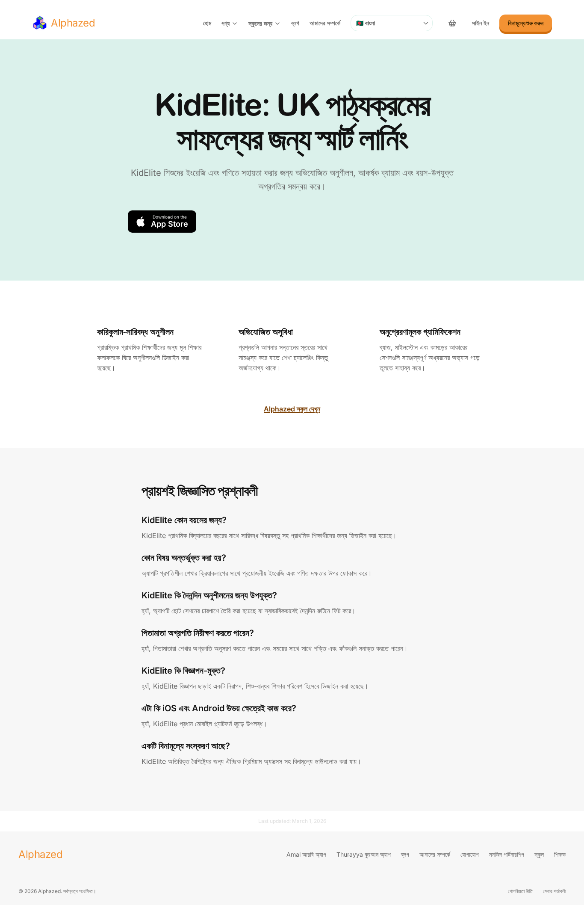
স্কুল (539, 854)
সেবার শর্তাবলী (554, 891)
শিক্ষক (560, 854)
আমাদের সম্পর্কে (325, 23)
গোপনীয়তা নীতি (520, 891)
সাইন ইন (480, 23)
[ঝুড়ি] (452, 23)
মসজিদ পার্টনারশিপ (506, 854)
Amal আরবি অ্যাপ (306, 854)
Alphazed (40, 854)
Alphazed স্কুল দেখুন (292, 409)
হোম (207, 23)
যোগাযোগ (469, 854)
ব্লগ (295, 23)
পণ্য (225, 23)
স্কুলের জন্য (260, 23)
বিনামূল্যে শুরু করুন (525, 23)
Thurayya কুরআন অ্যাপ (363, 854)
